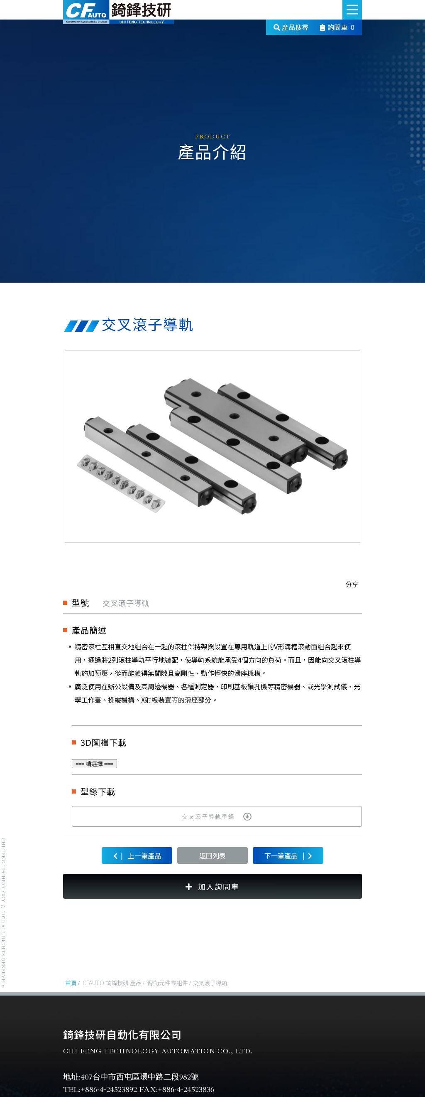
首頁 (71, 983)
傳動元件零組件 (167, 983)
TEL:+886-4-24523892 (100, 1089)
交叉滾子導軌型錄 (208, 816)
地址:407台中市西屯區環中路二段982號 (131, 1077)
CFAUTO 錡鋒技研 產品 (112, 983)
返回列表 (212, 855)
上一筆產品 (141, 855)
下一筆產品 (284, 855)
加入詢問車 (218, 886)
